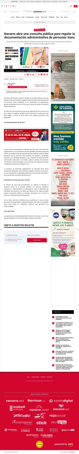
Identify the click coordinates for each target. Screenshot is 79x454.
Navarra (6, 79)
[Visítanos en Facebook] (2, 6)
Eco (62, 17)
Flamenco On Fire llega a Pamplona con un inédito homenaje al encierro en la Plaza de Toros (62, 332)
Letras (23, 17)
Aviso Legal (28, 380)
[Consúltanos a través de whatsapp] (10, 6)
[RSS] (15, 6)
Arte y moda (44, 17)
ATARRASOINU (38, 1)
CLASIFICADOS (54, 1)
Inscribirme (37, 240)
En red (13, 17)
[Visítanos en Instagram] (6, 6)
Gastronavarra (29, 17)
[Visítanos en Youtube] (13, 6)
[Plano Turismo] (53, 430)
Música (18, 17)
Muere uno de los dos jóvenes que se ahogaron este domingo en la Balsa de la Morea (63, 340)
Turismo (37, 17)
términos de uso (16, 239)
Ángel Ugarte (11, 83)
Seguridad (40, 380)
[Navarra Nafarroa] (46, 435)
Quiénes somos (35, 377)
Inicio (28, 377)
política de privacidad (12, 240)
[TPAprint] (68, 430)
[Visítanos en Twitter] (4, 6)
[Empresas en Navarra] (11, 430)
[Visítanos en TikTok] (8, 6)
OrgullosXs (51, 17)
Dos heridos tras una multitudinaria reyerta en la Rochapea (62, 318)
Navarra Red (39, 30)
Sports (66, 17)
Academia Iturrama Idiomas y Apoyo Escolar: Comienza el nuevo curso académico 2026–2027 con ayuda (63, 359)
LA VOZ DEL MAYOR (63, 1)
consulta (21, 79)
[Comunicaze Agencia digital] (39, 388)
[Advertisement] (63, 282)
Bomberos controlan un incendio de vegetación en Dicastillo (62, 346)
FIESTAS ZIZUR (23, 1)
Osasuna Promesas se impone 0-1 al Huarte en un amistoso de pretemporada (63, 353)
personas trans (14, 79)
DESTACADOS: (14, 1)
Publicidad (49, 377)
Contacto (43, 377)
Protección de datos (48, 380)
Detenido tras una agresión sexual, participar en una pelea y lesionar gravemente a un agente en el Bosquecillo (63, 367)
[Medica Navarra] (25, 430)
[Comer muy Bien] (39, 430)
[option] (39, 11)
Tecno (57, 17)
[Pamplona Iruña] (32, 435)
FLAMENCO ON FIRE (46, 1)
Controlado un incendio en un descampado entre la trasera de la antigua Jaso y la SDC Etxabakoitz (63, 325)
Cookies (34, 380)
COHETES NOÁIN (30, 1)
